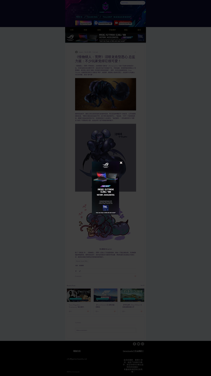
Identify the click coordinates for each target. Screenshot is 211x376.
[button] (121, 163)
